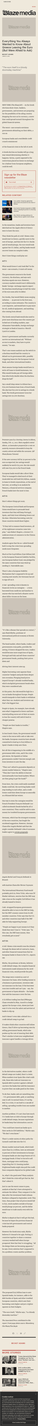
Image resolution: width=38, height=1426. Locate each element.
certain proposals (21, 832)
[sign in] (1, 2)
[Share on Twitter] (17, 1333)
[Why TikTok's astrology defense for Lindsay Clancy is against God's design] (7, 217)
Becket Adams (7, 54)
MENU (34, 6)
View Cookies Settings (19, 1422)
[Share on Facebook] (13, 1333)
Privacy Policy (22, 186)
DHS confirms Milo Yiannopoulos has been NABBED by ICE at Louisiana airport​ (26, 1370)
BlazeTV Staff (22, 1385)
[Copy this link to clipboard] (25, 1333)
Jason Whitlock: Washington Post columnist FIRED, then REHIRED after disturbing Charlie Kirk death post (26, 1381)
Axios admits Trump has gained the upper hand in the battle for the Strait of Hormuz (24, 202)
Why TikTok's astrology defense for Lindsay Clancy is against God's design (24, 216)
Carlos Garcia (22, 1362)
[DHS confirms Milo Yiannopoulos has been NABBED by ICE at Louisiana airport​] (9, 1370)
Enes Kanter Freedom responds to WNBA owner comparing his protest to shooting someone (25, 210)
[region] (19, 1409)
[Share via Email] (21, 1333)
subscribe (7, 1)
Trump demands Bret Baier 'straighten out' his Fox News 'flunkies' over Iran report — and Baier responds (27, 1358)
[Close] (36, 1394)
